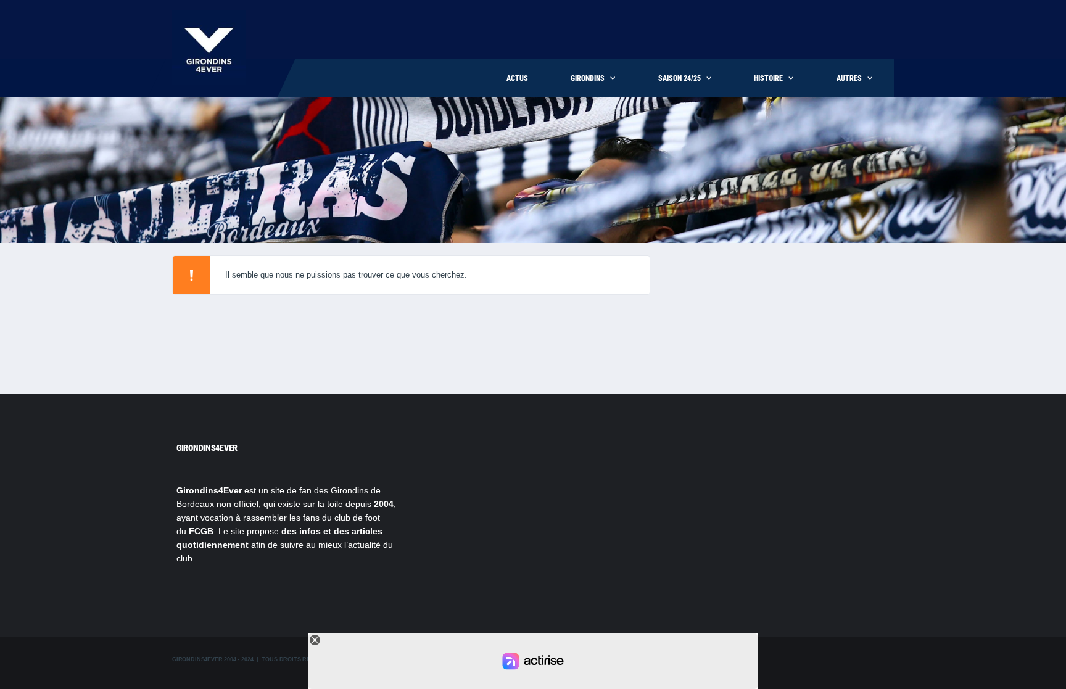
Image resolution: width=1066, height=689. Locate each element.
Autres (849, 78)
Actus (517, 78)
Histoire (768, 78)
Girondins (588, 78)
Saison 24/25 (679, 78)
